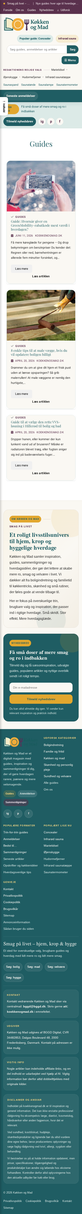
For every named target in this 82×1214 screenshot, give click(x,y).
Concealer (50, 832)
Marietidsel (58, 70)
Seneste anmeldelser (20, 96)
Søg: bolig (13, 966)
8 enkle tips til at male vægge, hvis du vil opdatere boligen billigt (39, 352)
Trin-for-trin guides (15, 832)
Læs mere (21, 269)
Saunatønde (28, 85)
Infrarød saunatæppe (57, 77)
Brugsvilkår (10, 909)
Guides (31, 10)
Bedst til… (10, 845)
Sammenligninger (15, 852)
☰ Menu (70, 60)
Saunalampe (45, 85)
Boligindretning (53, 745)
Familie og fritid (54, 751)
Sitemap (8, 915)
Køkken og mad (54, 758)
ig (42, 121)
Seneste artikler (13, 859)
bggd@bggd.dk (34, 1006)
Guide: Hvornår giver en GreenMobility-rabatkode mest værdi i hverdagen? (40, 225)
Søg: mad (33, 966)
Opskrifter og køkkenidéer (20, 865)
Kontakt (8, 889)
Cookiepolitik (11, 902)
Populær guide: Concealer (35, 39)
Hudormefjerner (31, 77)
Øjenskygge (10, 77)
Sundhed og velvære (57, 776)
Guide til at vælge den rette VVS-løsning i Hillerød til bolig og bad (36, 424)
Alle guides (51, 782)
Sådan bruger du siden (18, 928)
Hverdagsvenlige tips (17, 872)
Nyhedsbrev (46, 10)
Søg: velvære (56, 966)
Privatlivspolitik (13, 895)
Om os (20, 10)
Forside (7, 10)
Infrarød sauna (67, 39)
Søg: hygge (13, 977)
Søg (72, 49)
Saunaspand (10, 85)
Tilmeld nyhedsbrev (19, 121)
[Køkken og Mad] (26, 24)
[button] (4, 106)
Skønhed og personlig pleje (58, 767)
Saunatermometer (67, 85)
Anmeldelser (11, 839)
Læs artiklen (41, 276)
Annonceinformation (16, 922)
